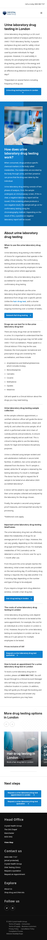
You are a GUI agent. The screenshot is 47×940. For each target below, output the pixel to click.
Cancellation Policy (27, 929)
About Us (8, 889)
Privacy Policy (14, 929)
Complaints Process (16, 931)
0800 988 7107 (40, 4)
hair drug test (19, 301)
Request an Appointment (14, 874)
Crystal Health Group (13, 864)
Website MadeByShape (14, 934)
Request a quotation (12, 870)
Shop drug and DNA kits (14, 892)
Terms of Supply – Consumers (19, 924)
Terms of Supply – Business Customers (22, 926)
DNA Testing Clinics (12, 867)
